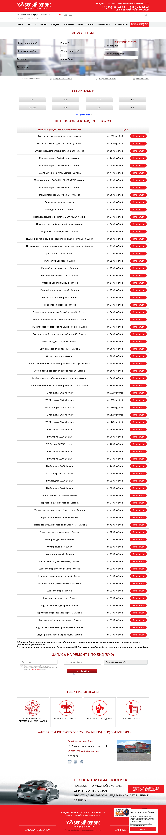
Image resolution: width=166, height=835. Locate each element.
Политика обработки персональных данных (83, 830)
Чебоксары (46, 15)
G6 (65, 107)
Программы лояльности (133, 3)
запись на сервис (128, 829)
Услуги (32, 24)
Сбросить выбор (107, 78)
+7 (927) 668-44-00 (113, 7)
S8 (132, 107)
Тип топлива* (23, 59)
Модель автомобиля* (27, 51)
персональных (35, 669)
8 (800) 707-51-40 (138, 7)
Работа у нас (86, 24)
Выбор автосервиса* (114, 54)
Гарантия (68, 24)
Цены (43, 24)
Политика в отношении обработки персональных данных (141, 824)
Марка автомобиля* (27, 43)
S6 (99, 107)
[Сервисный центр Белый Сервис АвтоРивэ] (126, 662)
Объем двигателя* (69, 51)
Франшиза (104, 24)
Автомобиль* (67, 59)
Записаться (138, 136)
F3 (65, 99)
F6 (132, 99)
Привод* (64, 43)
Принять (143, 829)
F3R (99, 99)
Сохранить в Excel (62, 78)
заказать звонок (37, 829)
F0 (32, 99)
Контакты (121, 24)
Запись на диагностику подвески (139, 24)
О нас (20, 24)
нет (70, 15)
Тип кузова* (23, 67)
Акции (112, 3)
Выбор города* (111, 46)
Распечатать (142, 78)
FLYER (32, 107)
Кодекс (100, 3)
